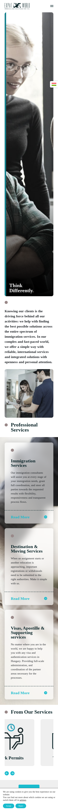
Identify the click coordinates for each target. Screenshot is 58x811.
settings (23, 800)
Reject (21, 806)
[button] (7, 773)
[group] (29, 742)
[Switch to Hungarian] (54, 84)
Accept (8, 806)
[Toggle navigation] (51, 6)
